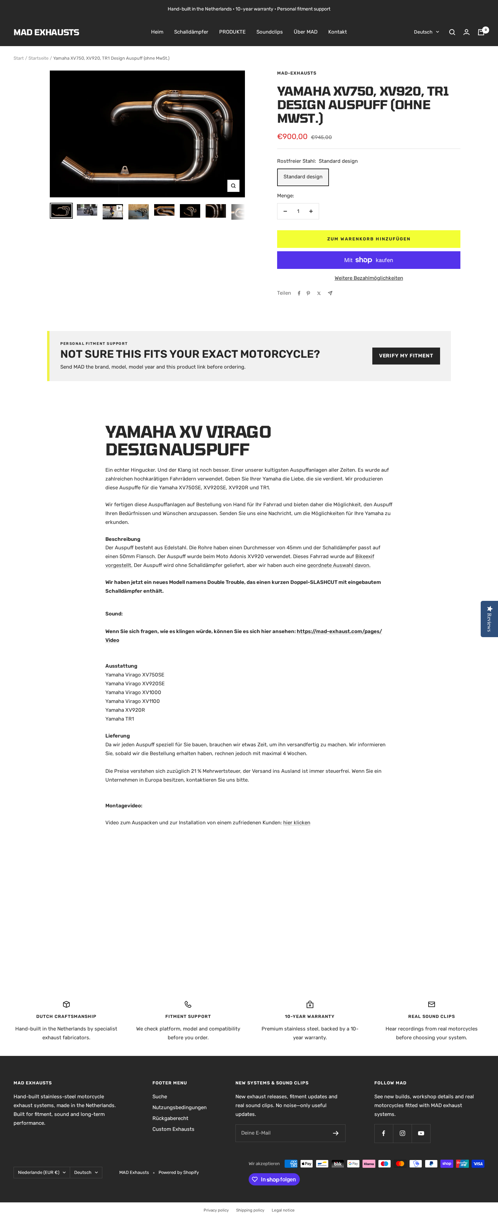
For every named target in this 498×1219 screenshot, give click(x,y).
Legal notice (283, 1210)
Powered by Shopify (179, 1172)
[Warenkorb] (481, 32)
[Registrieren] (336, 1133)
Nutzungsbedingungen (179, 1107)
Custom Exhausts (173, 1129)
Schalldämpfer (191, 32)
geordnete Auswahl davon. (339, 565)
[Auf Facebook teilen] (299, 293)
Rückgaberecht (170, 1118)
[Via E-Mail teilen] (330, 293)
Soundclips (269, 32)
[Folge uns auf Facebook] (383, 1133)
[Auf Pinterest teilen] (308, 293)
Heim (157, 32)
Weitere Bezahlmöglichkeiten (369, 278)
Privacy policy (216, 1210)
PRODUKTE (232, 32)
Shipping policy (250, 1210)
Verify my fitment (406, 356)
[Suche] (452, 32)
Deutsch (423, 32)
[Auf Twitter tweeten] (319, 293)
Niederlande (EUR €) (38, 1172)
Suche (159, 1097)
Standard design (303, 177)
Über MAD (305, 32)
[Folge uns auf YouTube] (421, 1133)
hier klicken (296, 823)
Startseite (38, 58)
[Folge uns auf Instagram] (402, 1133)
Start (19, 58)
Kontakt (337, 32)
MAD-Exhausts (296, 73)
